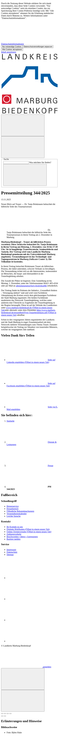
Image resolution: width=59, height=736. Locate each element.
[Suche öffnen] (22, 125)
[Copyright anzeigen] (27, 230)
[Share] (5, 713)
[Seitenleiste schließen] (22, 701)
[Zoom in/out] (10, 713)
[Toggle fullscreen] (8, 713)
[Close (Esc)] (2, 713)
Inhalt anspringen (8, 52)
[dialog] (29, 26)
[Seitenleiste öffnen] (22, 147)
